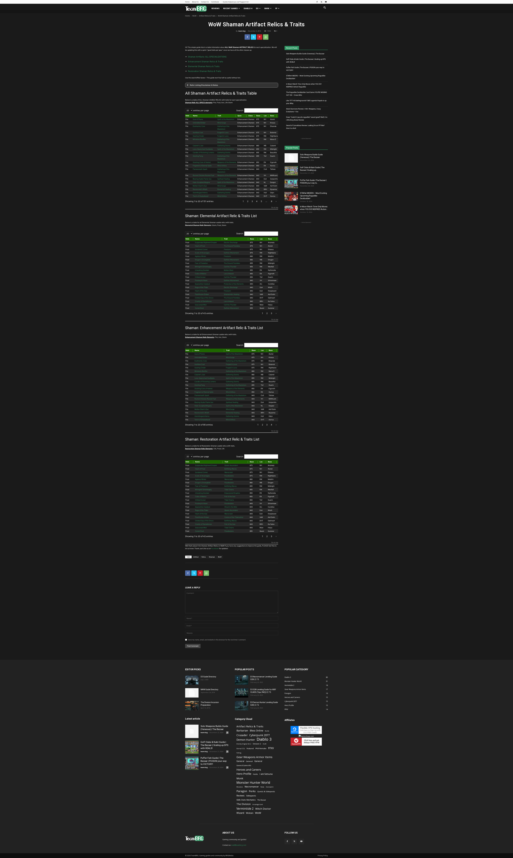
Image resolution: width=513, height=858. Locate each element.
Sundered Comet (201, 249)
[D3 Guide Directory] (192, 680)
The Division (243, 804)
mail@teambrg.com (238, 845)
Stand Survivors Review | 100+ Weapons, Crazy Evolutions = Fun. (303, 110)
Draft (264, 744)
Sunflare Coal (198, 132)
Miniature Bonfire (199, 139)
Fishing (238, 753)
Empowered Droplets (232, 493)
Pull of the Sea (229, 496)
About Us (195, 2)
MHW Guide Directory (209, 689)
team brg (241, 31)
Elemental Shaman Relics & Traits (203, 66)
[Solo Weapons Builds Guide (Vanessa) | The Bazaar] (291, 158)
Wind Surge (221, 123)
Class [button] (250, 116)
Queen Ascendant (231, 465)
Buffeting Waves (230, 469)
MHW (266, 8)
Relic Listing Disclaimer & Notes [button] (204, 85)
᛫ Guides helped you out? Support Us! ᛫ (235, 2)
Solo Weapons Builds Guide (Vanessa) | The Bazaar (305, 54)
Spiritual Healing (223, 179)
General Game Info (243, 765)
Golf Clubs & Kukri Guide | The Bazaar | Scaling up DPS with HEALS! (306, 60)
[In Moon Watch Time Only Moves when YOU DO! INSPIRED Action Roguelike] (291, 210)
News (262, 787)
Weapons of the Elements (226, 162)
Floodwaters (229, 476)
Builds (267, 731)
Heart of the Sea (201, 291)
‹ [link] (238, 201)
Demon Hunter (245, 739)
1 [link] (243, 201)
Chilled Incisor (200, 277)
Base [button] (258, 116)
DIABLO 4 (248, 8)
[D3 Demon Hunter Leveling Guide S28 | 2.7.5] (241, 705)
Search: (240, 110)
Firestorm (227, 249)
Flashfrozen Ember (202, 294)
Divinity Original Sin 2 (243, 744)
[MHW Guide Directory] (192, 693)
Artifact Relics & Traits (207, 16)
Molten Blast (228, 270)
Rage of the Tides (201, 287)
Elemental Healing (224, 189)
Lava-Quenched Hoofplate (203, 149)
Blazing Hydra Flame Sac (202, 179)
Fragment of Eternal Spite (202, 166)
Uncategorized (257, 804)
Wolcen (249, 813)
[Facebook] (317, 2)
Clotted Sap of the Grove (204, 298)
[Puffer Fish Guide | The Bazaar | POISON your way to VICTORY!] (291, 183)
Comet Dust (199, 308)
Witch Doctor (263, 808)
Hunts (255, 774)
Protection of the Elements (234, 284)
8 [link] (271, 201)
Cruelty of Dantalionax (203, 301)
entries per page (201, 110)
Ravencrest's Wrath (200, 189)
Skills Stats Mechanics (246, 799)
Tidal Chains (229, 490)
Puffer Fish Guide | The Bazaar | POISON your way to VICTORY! (305, 69)
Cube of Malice (200, 274)
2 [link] (247, 201)
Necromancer (252, 786)
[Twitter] (321, 2)
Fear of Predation (201, 263)
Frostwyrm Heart (201, 280)
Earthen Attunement (231, 253)
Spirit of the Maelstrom (225, 119)
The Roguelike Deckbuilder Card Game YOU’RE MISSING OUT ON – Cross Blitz (306, 93)
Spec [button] (240, 116)
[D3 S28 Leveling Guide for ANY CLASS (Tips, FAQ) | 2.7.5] (241, 693)
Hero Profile (243, 773)
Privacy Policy (323, 855)
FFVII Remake (260, 748)
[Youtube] (326, 2)
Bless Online (256, 730)
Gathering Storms (223, 146)
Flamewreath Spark (200, 169)
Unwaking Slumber (202, 270)
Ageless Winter (200, 256)
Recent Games (230, 8)
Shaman (212, 557)
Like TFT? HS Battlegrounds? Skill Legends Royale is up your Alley (306, 102)
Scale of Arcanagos (202, 253)
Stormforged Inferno (200, 193)
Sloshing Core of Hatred (202, 162)
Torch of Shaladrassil (200, 196)
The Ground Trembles (232, 246)
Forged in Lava (222, 132)
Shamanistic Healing (231, 294)
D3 (257, 8)
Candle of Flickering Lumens (203, 153)
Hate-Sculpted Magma (201, 182)
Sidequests (251, 795)
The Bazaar (261, 800)
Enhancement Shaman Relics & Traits (205, 61)
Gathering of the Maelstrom (236, 361)
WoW (194, 16)
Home (187, 2)
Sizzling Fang (198, 156)
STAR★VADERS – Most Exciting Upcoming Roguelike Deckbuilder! (305, 77)
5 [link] (261, 201)
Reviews (215, 8)
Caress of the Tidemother (233, 517)
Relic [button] (187, 116)
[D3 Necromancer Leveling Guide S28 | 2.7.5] (241, 680)
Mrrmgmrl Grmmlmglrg (203, 267)
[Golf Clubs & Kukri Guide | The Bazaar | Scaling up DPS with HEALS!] (291, 170)
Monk (239, 778)
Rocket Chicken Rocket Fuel (203, 175)
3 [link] (252, 201)
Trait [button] (219, 116)
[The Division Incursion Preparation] (192, 705)
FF (276, 8)
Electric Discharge (231, 242)
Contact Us (205, 2)
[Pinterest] (259, 37)
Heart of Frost (200, 246)
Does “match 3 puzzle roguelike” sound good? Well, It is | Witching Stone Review (306, 118)
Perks (252, 791)
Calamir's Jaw (198, 146)
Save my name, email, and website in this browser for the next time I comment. (217, 640)
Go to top (274, 207)
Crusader (242, 735)
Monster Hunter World (253, 782)
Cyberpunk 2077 (259, 735)
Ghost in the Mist (230, 507)
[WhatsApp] (265, 37)
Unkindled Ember (199, 123)
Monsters (239, 787)
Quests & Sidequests (266, 791)
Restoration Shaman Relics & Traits (204, 71)
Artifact (196, 557)
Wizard (240, 812)
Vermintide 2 (245, 808)
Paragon (241, 791)
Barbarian (242, 730)
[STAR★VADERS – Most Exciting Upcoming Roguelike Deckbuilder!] (291, 196)
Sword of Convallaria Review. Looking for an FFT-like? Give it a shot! (305, 127)
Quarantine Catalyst (202, 284)
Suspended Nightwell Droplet (206, 242)
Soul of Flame (198, 119)
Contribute (215, 2)
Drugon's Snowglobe (202, 260)
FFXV (271, 748)
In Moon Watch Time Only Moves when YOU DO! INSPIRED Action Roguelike (304, 85)
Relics (204, 557)
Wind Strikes (222, 166)
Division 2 (257, 744)
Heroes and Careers (248, 769)
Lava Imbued (229, 274)
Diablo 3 (264, 739)
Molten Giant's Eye (200, 186)
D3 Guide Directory (208, 677)
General (240, 761)
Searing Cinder (198, 136)
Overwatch (269, 787)
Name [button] (195, 116)
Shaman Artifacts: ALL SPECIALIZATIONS (207, 56)
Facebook (215, 548)
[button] (324, 8)
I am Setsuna (266, 774)
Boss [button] (272, 116)
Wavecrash (228, 472)
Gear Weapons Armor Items (254, 757)
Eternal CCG (240, 748)
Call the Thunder (230, 267)
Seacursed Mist (201, 305)
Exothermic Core (199, 126)
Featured (250, 748)
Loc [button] (265, 116)
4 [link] (256, 201)
